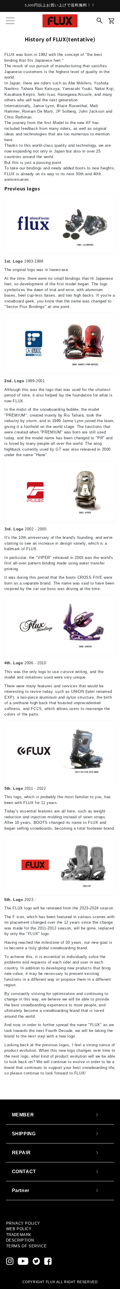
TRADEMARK (18, 1235)
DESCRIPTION (20, 1240)
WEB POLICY (19, 1229)
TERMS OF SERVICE (26, 1246)
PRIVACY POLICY (23, 1223)
